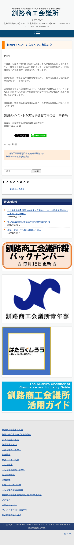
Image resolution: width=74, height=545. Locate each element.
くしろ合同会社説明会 (12, 489)
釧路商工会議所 (17, 189)
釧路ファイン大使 (10, 459)
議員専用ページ (9, 444)
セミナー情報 (8, 474)
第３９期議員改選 (10, 439)
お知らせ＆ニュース (11, 449)
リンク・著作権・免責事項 (14, 510)
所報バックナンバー (11, 484)
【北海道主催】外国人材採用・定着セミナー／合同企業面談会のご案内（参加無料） (37, 212)
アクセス (6, 500)
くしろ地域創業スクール (13, 469)
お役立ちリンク (9, 504)
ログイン (68, 534)
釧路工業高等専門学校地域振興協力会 (25, 153)
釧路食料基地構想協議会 (19, 156)
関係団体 (6, 479)
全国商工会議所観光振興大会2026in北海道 (22, 494)
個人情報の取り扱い (11, 514)
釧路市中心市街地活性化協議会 (16, 434)
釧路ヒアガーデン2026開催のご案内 (24, 230)
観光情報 (6, 454)
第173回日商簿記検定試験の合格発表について (28, 222)
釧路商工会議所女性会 (12, 429)
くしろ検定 (7, 464)
